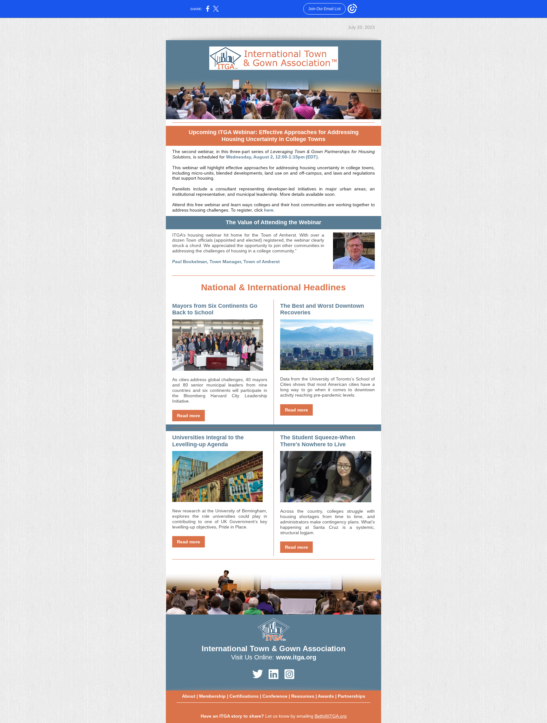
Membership (212, 696)
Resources (302, 696)
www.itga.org (296, 657)
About (188, 696)
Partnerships (351, 696)
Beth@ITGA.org (331, 716)
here (269, 210)
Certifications (244, 696)
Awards (326, 696)
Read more (188, 415)
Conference (274, 696)
